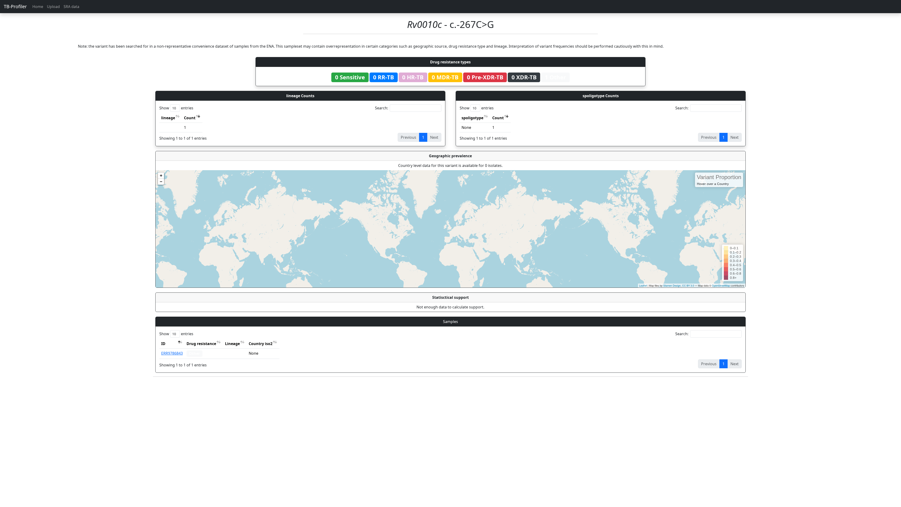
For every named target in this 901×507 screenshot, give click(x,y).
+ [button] (161, 175)
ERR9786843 (172, 353)
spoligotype (472, 117)
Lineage (232, 343)
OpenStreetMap (721, 285)
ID (163, 343)
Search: (381, 108)
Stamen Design (672, 285)
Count (189, 117)
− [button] (161, 181)
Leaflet (643, 285)
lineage (168, 117)
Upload (53, 6)
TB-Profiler (15, 6)
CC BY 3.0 (688, 285)
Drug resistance (201, 343)
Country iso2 (260, 343)
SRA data (71, 6)
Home (37, 6)
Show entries (176, 108)
